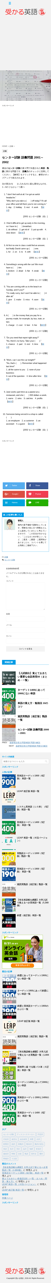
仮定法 (14, 1139)
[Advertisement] (25, 43)
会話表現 (23, 1139)
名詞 (11, 1149)
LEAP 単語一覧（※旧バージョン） (19, 1184)
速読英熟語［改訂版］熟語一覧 (32, 884)
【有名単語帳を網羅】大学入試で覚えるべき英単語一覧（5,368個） (33, 903)
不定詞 (40, 1134)
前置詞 (6, 1144)
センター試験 (9, 560)
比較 (20, 1154)
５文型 (14, 1159)
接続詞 (6, 1154)
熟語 (26, 1154)
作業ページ (7, 1198)
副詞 (13, 1144)
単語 (5, 1149)
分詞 (38, 1139)
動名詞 (29, 1144)
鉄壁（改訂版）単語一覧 (29, 915)
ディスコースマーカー (26, 1134)
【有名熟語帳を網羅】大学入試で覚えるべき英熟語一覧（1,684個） (33, 1054)
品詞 (24, 1149)
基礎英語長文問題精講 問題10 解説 (31, 746)
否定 (18, 1149)
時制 (13, 1154)
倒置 (31, 1139)
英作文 (33, 1154)
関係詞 (6, 1159)
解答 (22, 233)
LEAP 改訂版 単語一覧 (28, 791)
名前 (8, 614)
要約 (41, 1154)
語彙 (6, 557)
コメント (10, 581)
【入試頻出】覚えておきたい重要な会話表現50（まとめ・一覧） (32, 677)
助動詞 (20, 1144)
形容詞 (38, 1149)
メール (9, 625)
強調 (31, 1149)
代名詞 (6, 1139)
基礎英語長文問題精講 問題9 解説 (25, 742)
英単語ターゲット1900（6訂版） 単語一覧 (23, 1173)
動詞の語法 (39, 1144)
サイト (9, 636)
